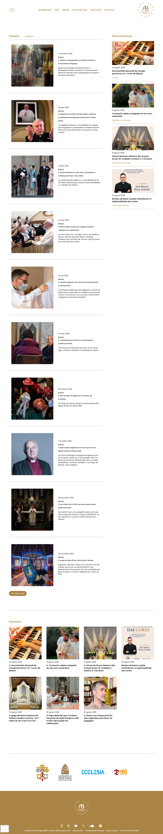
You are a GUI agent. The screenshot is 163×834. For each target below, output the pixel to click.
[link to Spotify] (100, 825)
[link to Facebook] (62, 825)
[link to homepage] (145, 10)
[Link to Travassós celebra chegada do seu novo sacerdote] (133, 104)
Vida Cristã (95, 9)
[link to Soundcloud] (91, 826)
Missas (65, 9)
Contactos (109, 9)
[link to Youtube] (75, 826)
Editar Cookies (112, 831)
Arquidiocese (44, 9)
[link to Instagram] (68, 826)
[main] (81, 382)
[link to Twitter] (83, 826)
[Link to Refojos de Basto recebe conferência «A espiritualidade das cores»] (133, 189)
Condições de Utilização (94, 831)
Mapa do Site (78, 831)
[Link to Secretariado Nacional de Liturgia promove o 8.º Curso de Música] (133, 61)
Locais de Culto (79, 9)
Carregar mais (18, 593)
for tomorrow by (129, 831)
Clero (57, 9)
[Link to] (55, 66)
